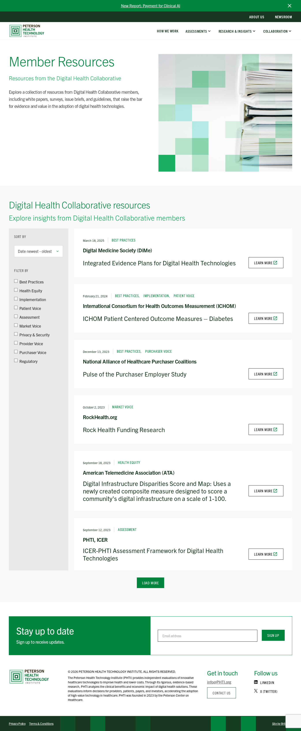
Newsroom (283, 17)
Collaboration (275, 31)
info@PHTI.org (219, 681)
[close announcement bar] (289, 5)
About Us (256, 17)
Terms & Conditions (41, 723)
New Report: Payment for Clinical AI (150, 5)
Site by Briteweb (282, 723)
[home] (27, 30)
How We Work (167, 31)
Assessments (196, 31)
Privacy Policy (17, 723)
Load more (150, 583)
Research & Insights (235, 31)
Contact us (221, 693)
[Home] (29, 676)
